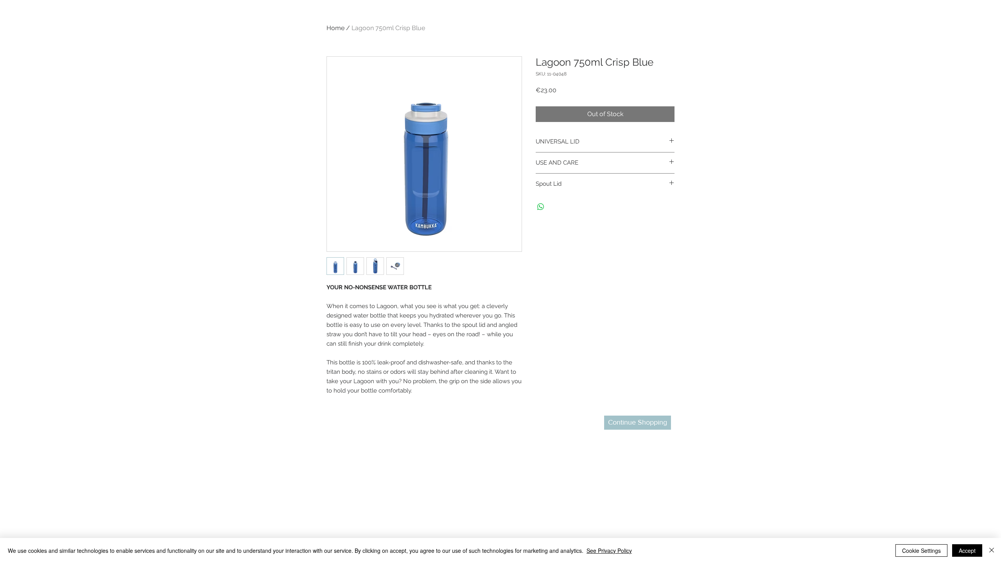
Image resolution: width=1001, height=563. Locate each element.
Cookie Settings (921, 550)
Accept (967, 550)
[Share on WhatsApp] (540, 207)
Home (335, 28)
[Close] (991, 550)
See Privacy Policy (609, 550)
